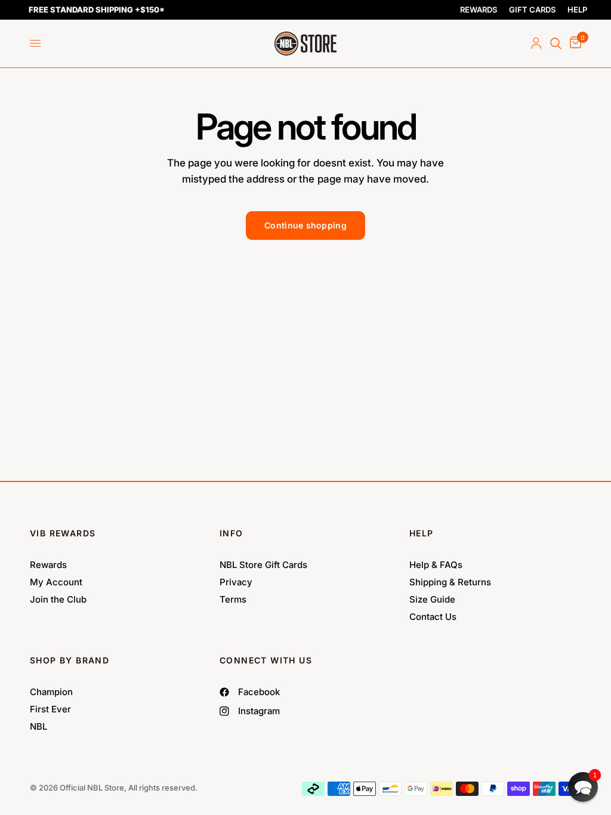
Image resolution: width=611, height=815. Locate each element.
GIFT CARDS (532, 9)
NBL (38, 726)
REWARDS (478, 9)
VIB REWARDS (62, 533)
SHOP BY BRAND (69, 660)
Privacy (236, 582)
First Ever (50, 709)
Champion (51, 691)
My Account (56, 582)
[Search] (556, 43)
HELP (577, 9)
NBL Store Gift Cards (263, 564)
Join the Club (58, 599)
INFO (231, 533)
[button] (583, 787)
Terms (233, 599)
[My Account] (536, 43)
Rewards (48, 564)
